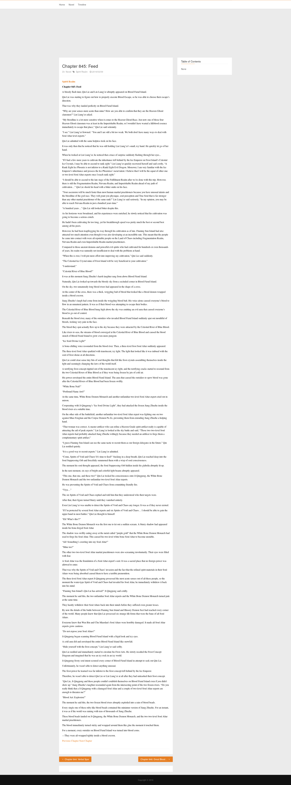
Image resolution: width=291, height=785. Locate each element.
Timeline (82, 4)
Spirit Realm (82, 71)
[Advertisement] (145, 33)
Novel (71, 4)
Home (62, 4)
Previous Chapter (70, 740)
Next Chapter (85, 740)
